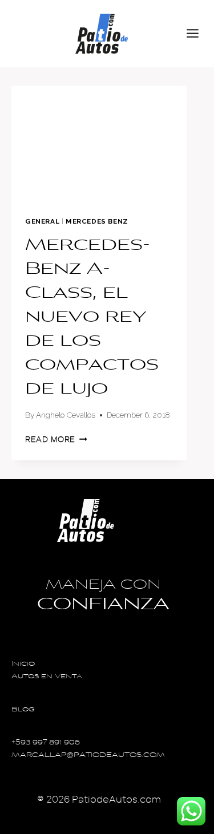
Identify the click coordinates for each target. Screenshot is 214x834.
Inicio (23, 664)
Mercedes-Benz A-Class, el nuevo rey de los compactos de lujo (92, 318)
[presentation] (99, 144)
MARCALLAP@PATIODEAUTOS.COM (88, 755)
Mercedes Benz (97, 221)
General (42, 221)
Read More (56, 439)
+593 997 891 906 (45, 743)
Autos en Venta (46, 677)
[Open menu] (197, 33)
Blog (23, 710)
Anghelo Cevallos (65, 414)
